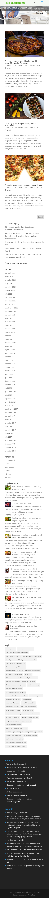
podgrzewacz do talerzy (13, 714)
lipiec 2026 (9, 276)
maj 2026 (8, 283)
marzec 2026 (10, 290)
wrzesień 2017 (10, 412)
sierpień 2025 (10, 315)
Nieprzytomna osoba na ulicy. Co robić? (21, 767)
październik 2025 (11, 308)
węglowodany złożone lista (14, 739)
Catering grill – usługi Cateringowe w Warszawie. (20, 124)
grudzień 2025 (10, 301)
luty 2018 (8, 395)
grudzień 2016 (10, 440)
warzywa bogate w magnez (14, 732)
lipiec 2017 (9, 419)
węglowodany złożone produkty (16, 743)
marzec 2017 (10, 433)
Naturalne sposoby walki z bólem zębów (21, 785)
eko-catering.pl (24, 65)
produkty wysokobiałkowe (30, 717)
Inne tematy (9, 467)
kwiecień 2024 (10, 343)
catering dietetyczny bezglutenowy (17, 653)
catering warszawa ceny (13, 656)
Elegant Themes (32, 892)
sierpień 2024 (10, 336)
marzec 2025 (10, 332)
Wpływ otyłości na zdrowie (16, 764)
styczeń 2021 (10, 374)
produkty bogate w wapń (31, 714)
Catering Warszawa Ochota (32, 656)
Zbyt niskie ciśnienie (14, 792)
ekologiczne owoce (31, 678)
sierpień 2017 (10, 416)
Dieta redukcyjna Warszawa (17, 813)
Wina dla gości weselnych (14, 735)
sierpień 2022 (10, 357)
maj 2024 (8, 339)
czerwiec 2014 (10, 451)
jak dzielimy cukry (33, 685)
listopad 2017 (10, 405)
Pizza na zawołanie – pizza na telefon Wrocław (24, 850)
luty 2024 (8, 346)
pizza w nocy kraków (12, 707)
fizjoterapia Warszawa (13, 681)
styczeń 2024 (10, 350)
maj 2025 (8, 325)
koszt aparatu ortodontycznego (16, 692)
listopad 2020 (10, 381)
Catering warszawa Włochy (14, 660)
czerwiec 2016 (10, 447)
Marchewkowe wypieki (15, 840)
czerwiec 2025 (10, 322)
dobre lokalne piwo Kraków (14, 678)
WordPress (32, 895)
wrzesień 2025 (10, 311)
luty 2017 (8, 437)
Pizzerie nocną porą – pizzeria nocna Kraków (24, 185)
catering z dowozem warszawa (15, 663)
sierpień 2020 (10, 385)
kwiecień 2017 (10, 430)
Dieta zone (28, 674)
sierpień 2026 (10, 273)
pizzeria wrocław (28, 710)
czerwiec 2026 (10, 280)
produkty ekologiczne (12, 717)
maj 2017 (8, 426)
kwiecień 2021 (10, 371)
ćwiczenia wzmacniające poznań (16, 746)
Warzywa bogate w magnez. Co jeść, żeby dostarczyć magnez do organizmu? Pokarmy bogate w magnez (23, 825)
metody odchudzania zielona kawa (17, 696)
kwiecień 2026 (10, 287)
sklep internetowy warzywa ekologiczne (18, 721)
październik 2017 (11, 409)
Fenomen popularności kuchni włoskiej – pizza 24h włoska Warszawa (22, 62)
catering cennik (10, 649)
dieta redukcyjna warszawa (14, 671)
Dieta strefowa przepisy (32, 671)
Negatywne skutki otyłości (22, 614)
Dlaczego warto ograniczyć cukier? (24, 569)
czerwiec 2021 (10, 367)
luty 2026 (8, 294)
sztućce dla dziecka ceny (13, 725)
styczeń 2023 (10, 353)
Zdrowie (8, 474)
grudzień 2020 (10, 378)
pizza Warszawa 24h (28, 703)
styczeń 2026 (10, 297)
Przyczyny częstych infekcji (16, 795)
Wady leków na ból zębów (16, 781)
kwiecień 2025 (10, 329)
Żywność (8, 68)
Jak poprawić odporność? (15, 771)
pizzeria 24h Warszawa (13, 710)
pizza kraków (26, 699)
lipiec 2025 (9, 318)
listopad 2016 (10, 444)
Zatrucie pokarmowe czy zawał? (18, 774)
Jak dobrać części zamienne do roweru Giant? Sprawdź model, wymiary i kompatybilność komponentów (22, 236)
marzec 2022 (10, 360)
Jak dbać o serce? (12, 788)
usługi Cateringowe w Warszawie (16, 728)
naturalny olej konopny (13, 699)
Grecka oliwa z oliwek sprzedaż (16, 685)
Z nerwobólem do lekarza (22, 504)
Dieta (7, 463)
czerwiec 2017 (10, 423)
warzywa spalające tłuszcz (33, 732)
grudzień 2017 (10, 402)
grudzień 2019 (10, 391)
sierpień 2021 (10, 364)
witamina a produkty (30, 735)
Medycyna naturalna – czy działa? (19, 778)
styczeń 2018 (10, 398)
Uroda (7, 470)
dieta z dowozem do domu (14, 674)
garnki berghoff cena (28, 681)
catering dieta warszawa (25, 649)
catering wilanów (30, 660)
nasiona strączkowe (36, 696)
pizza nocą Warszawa (12, 703)
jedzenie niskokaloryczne (14, 689)
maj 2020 (8, 388)
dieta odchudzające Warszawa (15, 667)
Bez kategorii (10, 460)
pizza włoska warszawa (28, 707)
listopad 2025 (10, 304)
